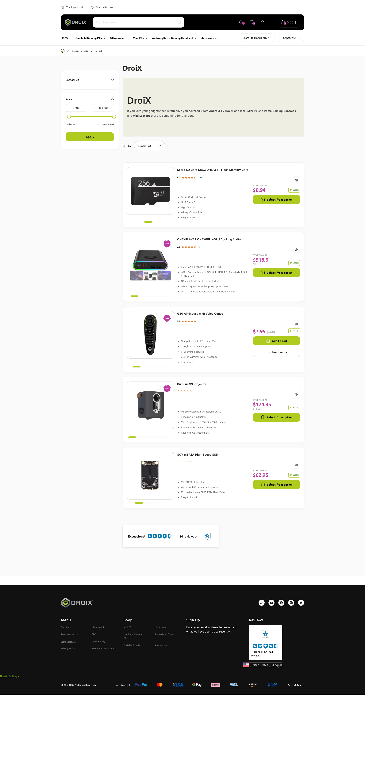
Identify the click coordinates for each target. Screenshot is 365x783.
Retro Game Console (165, 634)
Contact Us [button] (289, 38)
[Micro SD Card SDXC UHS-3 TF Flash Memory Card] (150, 191)
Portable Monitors (133, 645)
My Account (98, 627)
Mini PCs (128, 627)
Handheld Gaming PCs (133, 636)
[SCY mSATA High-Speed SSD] (150, 476)
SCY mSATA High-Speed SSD (197, 454)
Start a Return (104, 7)
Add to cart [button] (213, 328)
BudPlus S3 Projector (191, 384)
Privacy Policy (68, 648)
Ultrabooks (160, 627)
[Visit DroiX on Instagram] (291, 603)
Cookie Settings (9, 676)
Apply (90, 137)
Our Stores (66, 627)
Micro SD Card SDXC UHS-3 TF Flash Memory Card (212, 170)
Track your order (75, 7)
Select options (214, 185)
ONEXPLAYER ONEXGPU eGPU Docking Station (209, 239)
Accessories (161, 645)
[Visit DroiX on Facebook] (281, 603)
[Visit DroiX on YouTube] (271, 603)
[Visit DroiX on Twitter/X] (301, 603)
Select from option (280, 199)
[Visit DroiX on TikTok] (262, 603)
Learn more (279, 352)
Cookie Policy (99, 641)
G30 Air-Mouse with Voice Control (200, 313)
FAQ (94, 634)
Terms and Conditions (103, 648)
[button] (288, 22)
